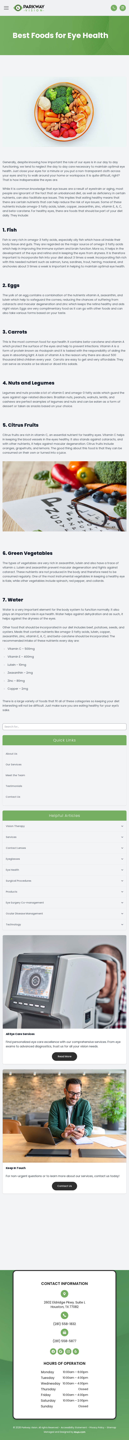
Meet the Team (15, 775)
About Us (11, 754)
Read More (64, 1056)
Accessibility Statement (74, 1427)
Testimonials (14, 786)
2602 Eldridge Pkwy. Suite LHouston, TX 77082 (64, 1304)
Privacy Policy (97, 1427)
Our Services (14, 764)
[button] (6, 8)
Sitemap (111, 1427)
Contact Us (13, 797)
